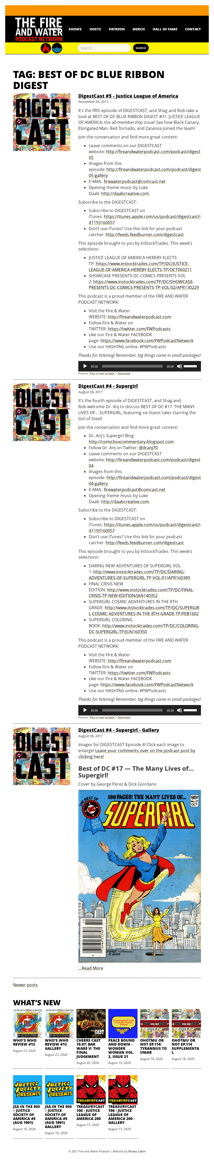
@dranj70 (149, 448)
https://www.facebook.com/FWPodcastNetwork (146, 340)
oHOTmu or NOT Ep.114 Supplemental (185, 1046)
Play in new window (102, 373)
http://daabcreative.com (125, 193)
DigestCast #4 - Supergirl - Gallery (118, 730)
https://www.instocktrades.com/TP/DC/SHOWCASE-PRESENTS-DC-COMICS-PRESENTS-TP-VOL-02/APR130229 (144, 285)
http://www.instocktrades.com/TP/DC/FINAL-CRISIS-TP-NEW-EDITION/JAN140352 (141, 593)
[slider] (191, 365)
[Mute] (179, 366)
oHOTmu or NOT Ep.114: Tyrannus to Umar (153, 1046)
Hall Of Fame (165, 29)
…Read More (90, 968)
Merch (139, 29)
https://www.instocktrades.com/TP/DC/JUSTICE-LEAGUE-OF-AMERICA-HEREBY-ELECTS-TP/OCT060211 (140, 267)
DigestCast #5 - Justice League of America (128, 96)
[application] (139, 366)
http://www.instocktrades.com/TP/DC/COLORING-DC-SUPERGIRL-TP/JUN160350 (144, 629)
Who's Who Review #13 (25, 1042)
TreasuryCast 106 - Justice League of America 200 (90, 1112)
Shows (75, 29)
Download (124, 373)
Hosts (95, 29)
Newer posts (25, 985)
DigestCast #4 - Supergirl (108, 386)
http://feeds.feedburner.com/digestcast (145, 234)
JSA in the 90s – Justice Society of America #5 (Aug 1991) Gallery (58, 1116)
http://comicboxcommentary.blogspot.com (131, 442)
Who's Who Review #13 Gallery (56, 1044)
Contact (193, 29)
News (55, 29)
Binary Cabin (137, 1151)
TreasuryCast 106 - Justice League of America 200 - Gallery (122, 1114)
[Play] (85, 366)
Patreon (117, 29)
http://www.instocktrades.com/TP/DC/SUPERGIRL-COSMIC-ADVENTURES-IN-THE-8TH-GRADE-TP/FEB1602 (144, 611)
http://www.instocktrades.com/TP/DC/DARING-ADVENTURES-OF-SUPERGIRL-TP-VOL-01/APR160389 (139, 575)
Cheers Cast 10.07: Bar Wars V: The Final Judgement (88, 1048)
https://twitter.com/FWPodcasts (139, 329)
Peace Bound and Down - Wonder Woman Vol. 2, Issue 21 (121, 1048)
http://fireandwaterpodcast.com (139, 317)
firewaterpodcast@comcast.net (134, 181)
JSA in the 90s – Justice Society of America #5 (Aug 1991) (26, 1114)
